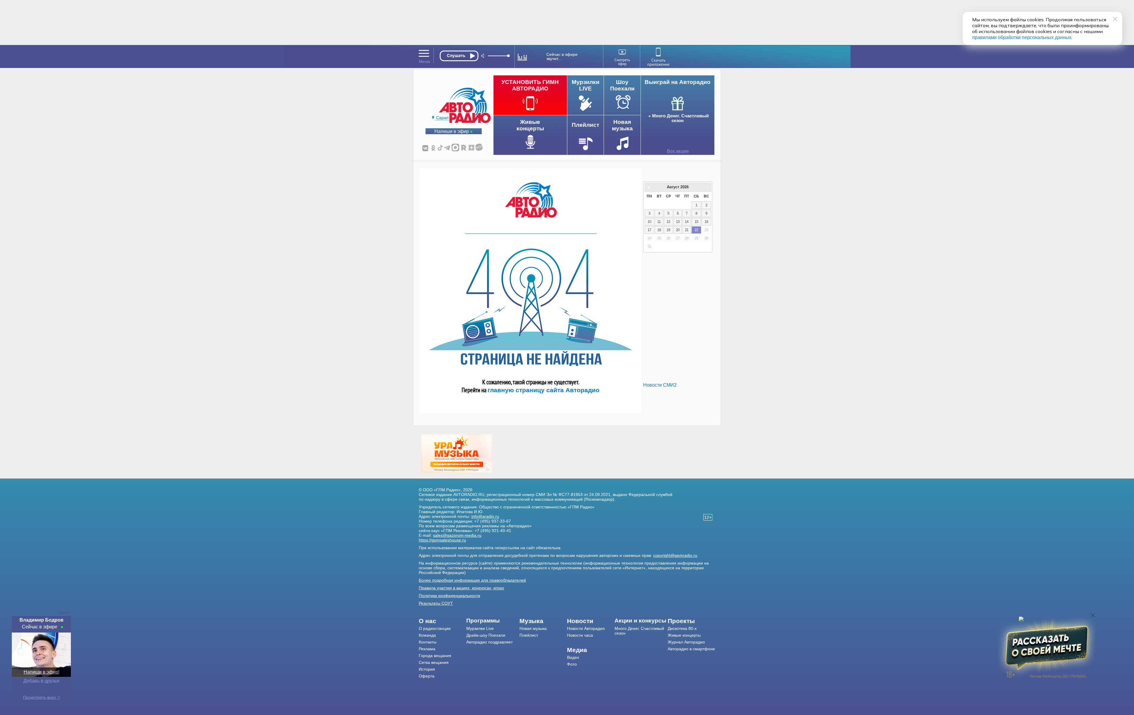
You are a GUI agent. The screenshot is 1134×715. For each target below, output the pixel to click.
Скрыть (63, 612)
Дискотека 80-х (682, 628)
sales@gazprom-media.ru (457, 535)
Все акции (678, 151)
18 (659, 230)
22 (696, 230)
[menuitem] (442, 621)
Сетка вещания (434, 662)
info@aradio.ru (485, 516)
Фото (572, 664)
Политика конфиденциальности (449, 595)
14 (686, 222)
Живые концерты (684, 635)
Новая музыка (533, 628)
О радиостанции (435, 628)
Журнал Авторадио (686, 642)
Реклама (427, 648)
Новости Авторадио (586, 628)
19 (668, 230)
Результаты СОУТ (436, 603)
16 (706, 222)
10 (649, 222)
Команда (427, 635)
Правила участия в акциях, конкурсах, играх (461, 588)
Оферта (426, 676)
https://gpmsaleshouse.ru (442, 540)
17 (649, 230)
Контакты (427, 642)
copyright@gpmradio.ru (675, 555)
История (427, 669)
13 (678, 222)
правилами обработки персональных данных (1021, 37)
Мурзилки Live (480, 628)
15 (696, 222)
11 (659, 222)
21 (686, 230)
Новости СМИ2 (660, 385)
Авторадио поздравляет (489, 642)
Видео (573, 657)
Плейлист (528, 635)
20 (678, 230)
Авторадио (691, 648)
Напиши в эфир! (41, 672)
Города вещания (435, 655)
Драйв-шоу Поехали (485, 635)
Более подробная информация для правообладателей (472, 580)
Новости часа (580, 635)
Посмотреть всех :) (41, 697)
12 (668, 222)
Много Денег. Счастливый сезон (680, 118)
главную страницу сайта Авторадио (543, 390)
